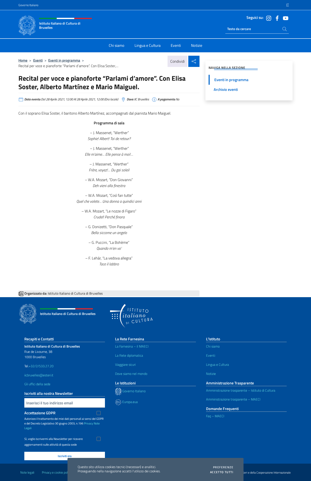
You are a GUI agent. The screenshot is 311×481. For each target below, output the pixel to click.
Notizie (211, 373)
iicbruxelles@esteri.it (38, 375)
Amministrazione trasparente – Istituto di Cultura (240, 390)
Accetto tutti (221, 472)
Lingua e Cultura (217, 364)
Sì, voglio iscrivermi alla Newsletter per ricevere (53, 439)
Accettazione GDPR (39, 413)
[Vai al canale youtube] (284, 17)
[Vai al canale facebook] (276, 17)
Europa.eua (129, 401)
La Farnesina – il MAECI (132, 346)
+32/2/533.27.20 (41, 366)
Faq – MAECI (215, 416)
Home (23, 60)
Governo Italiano (28, 5)
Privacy (88, 423)
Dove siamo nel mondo (131, 373)
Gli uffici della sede (37, 384)
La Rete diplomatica (129, 355)
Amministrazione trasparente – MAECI (233, 399)
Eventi (38, 60)
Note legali (27, 472)
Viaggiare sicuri (125, 364)
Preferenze (223, 467)
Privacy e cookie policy (56, 472)
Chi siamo (213, 346)
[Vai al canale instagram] (267, 17)
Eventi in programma (64, 60)
